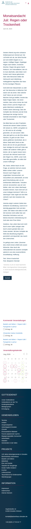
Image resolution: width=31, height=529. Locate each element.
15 (26, 370)
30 (19, 363)
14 (22, 370)
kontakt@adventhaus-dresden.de (16, 516)
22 (26, 373)
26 (5, 363)
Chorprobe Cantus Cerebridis (12, 333)
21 (22, 374)
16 (5, 374)
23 (5, 377)
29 (26, 377)
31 (22, 363)
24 (8, 377)
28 (22, 377)
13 (19, 370)
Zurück (7, 278)
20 (19, 374)
